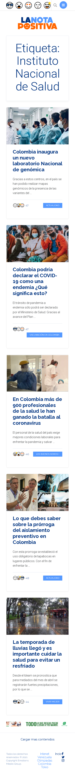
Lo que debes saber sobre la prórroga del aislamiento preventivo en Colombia (36, 530)
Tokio (44, 767)
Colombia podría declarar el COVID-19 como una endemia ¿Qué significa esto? (35, 281)
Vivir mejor (52, 701)
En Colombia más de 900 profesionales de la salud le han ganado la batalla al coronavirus (37, 411)
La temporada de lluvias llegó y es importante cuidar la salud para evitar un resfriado (37, 654)
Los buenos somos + (47, 454)
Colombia (44, 763)
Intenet (44, 754)
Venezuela (45, 757)
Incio (58, 754)
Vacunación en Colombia (44, 335)
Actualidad (52, 205)
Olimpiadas (44, 760)
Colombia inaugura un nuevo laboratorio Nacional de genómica (37, 161)
